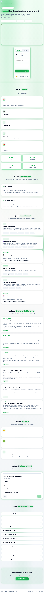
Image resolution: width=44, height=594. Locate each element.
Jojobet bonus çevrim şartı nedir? (10, 550)
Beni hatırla (18, 67)
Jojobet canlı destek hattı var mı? (9, 546)
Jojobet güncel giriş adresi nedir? (9, 513)
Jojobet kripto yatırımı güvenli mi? (10, 534)
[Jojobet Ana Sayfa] (6, 2)
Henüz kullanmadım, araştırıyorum (11, 492)
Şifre (16, 62)
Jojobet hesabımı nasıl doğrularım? (10, 555)
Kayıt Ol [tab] (25, 50)
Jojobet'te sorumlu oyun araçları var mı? (11, 559)
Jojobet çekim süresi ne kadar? (9, 542)
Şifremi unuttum (26, 67)
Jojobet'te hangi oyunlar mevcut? (10, 538)
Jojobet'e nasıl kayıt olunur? (8, 517)
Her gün (6, 481)
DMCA (37, 591)
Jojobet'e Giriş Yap (22, 71)
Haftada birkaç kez (9, 485)
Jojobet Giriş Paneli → (22, 578)
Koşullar (33, 591)
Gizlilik (29, 591)
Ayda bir (6, 488)
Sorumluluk (41, 591)
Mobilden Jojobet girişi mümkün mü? (10, 526)
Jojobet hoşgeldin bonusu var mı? (10, 530)
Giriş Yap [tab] (18, 50)
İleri (39, 496)
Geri (5, 496)
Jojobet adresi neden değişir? (9, 522)
